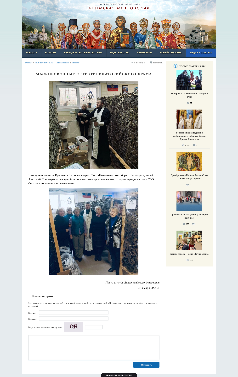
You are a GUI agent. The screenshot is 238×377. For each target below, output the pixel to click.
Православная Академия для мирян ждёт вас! (189, 216)
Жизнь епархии (63, 62)
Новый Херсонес (171, 52)
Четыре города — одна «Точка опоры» (189, 253)
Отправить (146, 364)
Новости (31, 52)
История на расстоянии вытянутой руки (189, 95)
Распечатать (158, 62)
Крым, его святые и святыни (83, 52)
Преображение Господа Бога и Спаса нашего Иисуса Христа (189, 176)
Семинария (144, 52)
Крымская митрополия (44, 62)
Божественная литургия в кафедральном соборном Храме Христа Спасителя (189, 136)
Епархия (50, 52)
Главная (28, 62)
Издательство (119, 52)
